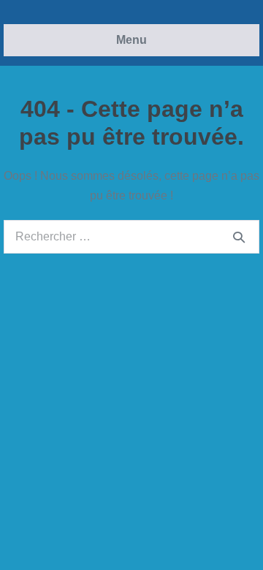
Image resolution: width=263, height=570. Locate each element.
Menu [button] (131, 40)
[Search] (239, 237)
